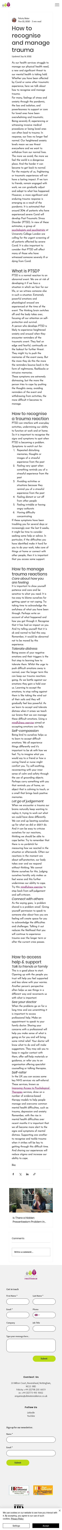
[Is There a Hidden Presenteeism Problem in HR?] (31, 1200)
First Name (11, 1296)
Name (9, 1434)
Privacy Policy (17, 1518)
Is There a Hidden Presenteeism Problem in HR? (29, 1220)
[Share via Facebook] (13, 1174)
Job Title (36, 1322)
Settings (16, 1525)
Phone (35, 1309)
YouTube (31, 1416)
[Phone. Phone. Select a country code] (37, 1315)
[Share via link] (34, 1174)
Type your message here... (17, 1336)
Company (10, 1322)
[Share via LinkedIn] (27, 1174)
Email (9, 1447)
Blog (14, 1165)
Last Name (38, 1296)
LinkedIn (31, 1412)
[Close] (58, 1512)
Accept (46, 1525)
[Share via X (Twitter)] (20, 1174)
